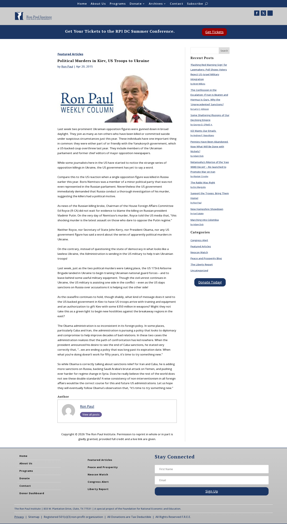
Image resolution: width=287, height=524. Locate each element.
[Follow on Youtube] (270, 13)
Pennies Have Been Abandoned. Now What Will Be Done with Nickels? (209, 146)
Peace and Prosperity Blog (206, 258)
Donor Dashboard (31, 493)
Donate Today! (210, 282)
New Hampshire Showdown (207, 209)
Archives (156, 3)
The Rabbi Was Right (203, 182)
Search (224, 50)
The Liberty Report (202, 264)
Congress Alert (199, 240)
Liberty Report (98, 489)
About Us (98, 3)
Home (82, 3)
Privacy (19, 517)
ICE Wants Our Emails (204, 130)
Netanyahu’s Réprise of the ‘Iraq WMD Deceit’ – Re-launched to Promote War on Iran (210, 166)
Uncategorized (199, 270)
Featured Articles (70, 54)
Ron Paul (67, 66)
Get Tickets (214, 32)
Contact (176, 3)
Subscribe (195, 3)
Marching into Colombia (205, 219)
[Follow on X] (263, 13)
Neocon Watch (199, 252)
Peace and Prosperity (103, 467)
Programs (118, 3)
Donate (136, 3)
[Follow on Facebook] (256, 13)
